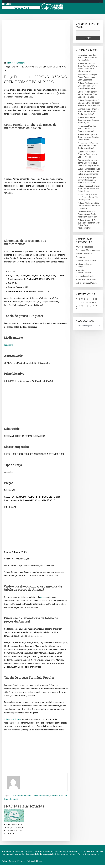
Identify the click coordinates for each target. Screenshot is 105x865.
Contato (13, 861)
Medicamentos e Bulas (86, 260)
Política (30, 861)
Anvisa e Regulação (84, 247)
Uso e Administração (85, 276)
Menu (8, 4)
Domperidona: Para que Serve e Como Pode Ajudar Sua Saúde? (88, 111)
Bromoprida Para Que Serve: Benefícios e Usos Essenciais (87, 77)
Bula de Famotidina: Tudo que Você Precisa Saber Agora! (88, 120)
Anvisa (43, 597)
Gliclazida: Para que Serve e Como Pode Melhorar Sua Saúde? (87, 214)
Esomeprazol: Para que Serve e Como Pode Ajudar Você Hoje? (88, 146)
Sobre (4, 861)
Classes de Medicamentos (88, 250)
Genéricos (80, 257)
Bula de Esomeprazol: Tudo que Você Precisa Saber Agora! (88, 137)
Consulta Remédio (41, 795)
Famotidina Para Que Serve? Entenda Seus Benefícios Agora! (87, 128)
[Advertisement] (36, 40)
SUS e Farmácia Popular (86, 283)
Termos (21, 861)
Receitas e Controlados (86, 279)
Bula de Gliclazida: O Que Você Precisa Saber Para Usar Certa (89, 205)
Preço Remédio (11, 799)
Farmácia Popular (14, 719)
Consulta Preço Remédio (21, 795)
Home (10, 63)
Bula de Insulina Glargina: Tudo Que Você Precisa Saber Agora (89, 188)
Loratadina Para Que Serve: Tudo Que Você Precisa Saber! (88, 57)
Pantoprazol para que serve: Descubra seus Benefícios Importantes (88, 163)
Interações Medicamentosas (83, 271)
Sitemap (39, 861)
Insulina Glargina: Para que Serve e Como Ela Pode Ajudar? (88, 197)
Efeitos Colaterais (84, 254)
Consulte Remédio (58, 795)
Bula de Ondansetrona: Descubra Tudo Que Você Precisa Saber (88, 86)
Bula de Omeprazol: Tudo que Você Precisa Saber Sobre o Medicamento (89, 171)
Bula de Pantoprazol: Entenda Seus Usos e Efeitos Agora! (87, 154)
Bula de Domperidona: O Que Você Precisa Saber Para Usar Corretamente (89, 103)
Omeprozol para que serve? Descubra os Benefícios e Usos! (87, 180)
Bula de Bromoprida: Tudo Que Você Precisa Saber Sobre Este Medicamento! (88, 67)
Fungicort (20, 63)
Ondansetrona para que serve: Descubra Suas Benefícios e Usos (88, 94)
